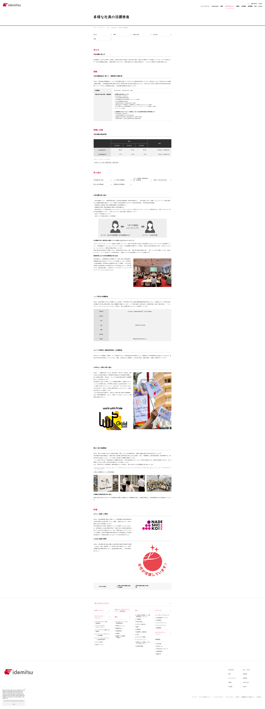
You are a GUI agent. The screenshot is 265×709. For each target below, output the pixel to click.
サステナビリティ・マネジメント (100, 617)
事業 (229, 674)
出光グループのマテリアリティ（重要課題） (122, 610)
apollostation (231, 669)
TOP (94, 27)
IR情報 (229, 682)
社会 (108, 27)
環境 (116, 617)
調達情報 (245, 678)
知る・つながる (246, 669)
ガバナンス (158, 610)
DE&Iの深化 (113, 27)
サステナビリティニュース (160, 633)
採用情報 (245, 674)
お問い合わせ (254, 3)
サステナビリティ (101, 27)
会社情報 (230, 686)
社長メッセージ (98, 610)
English (260, 3)
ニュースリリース (205, 6)
